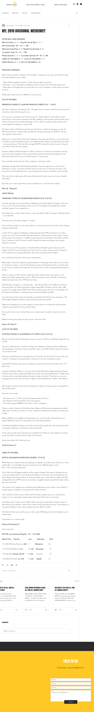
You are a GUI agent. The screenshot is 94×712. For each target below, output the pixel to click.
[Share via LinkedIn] (12, 565)
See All (77, 581)
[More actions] (69, 25)
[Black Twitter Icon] (77, 4)
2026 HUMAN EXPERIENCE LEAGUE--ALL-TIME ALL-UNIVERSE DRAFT (35, 589)
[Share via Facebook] (3, 565)
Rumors (24, 13)
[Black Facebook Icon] (74, 4)
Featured (5, 13)
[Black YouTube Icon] (81, 4)
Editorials (15, 13)
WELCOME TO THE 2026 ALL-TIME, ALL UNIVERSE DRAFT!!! (65, 589)
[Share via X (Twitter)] (7, 565)
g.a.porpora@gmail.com (76, 668)
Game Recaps (35, 13)
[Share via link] (16, 565)
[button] (77, 13)
